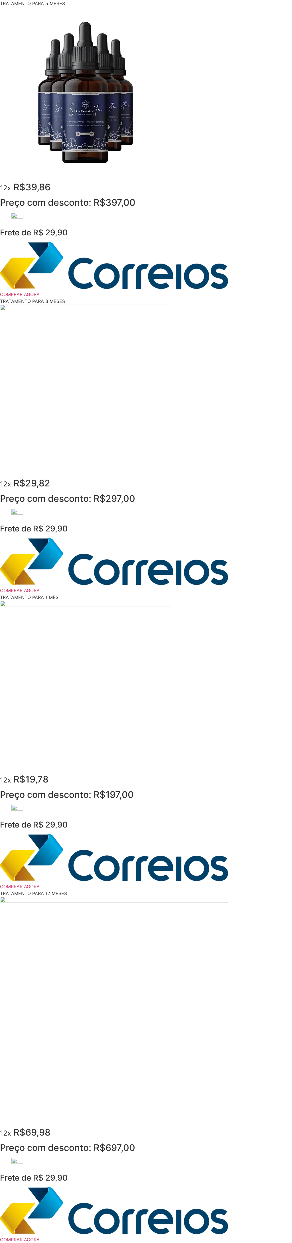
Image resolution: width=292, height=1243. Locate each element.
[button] (32, 3)
